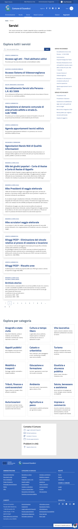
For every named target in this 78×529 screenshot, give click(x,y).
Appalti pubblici (13, 347)
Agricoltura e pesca (36, 403)
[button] (66, 2)
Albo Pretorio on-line (29, 2)
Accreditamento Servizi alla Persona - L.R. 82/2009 (64, 53)
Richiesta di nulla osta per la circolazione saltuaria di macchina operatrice (64, 81)
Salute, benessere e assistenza (14, 84)
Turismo (58, 347)
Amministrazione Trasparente (46, 2)
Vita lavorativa (61, 328)
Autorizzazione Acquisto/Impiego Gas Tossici (64, 58)
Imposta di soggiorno (62, 118)
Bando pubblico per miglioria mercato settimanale (64, 114)
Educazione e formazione (12, 142)
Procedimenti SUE (61, 95)
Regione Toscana (8, 2)
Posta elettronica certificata (10, 516)
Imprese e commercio (60, 403)
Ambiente (35, 384)
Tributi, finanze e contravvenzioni (14, 385)
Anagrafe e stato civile (12, 162)
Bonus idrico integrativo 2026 (64, 109)
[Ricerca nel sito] (71, 8)
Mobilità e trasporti (10, 366)
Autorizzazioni (12, 402)
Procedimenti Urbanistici (63, 98)
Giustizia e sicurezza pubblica (14, 69)
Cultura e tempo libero (12, 279)
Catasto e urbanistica (11, 55)
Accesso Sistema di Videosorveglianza (61, 74)
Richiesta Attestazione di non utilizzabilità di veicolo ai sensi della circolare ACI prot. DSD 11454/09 (64, 66)
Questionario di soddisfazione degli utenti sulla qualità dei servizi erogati (64, 104)
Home (6, 21)
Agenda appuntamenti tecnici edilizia (64, 87)
